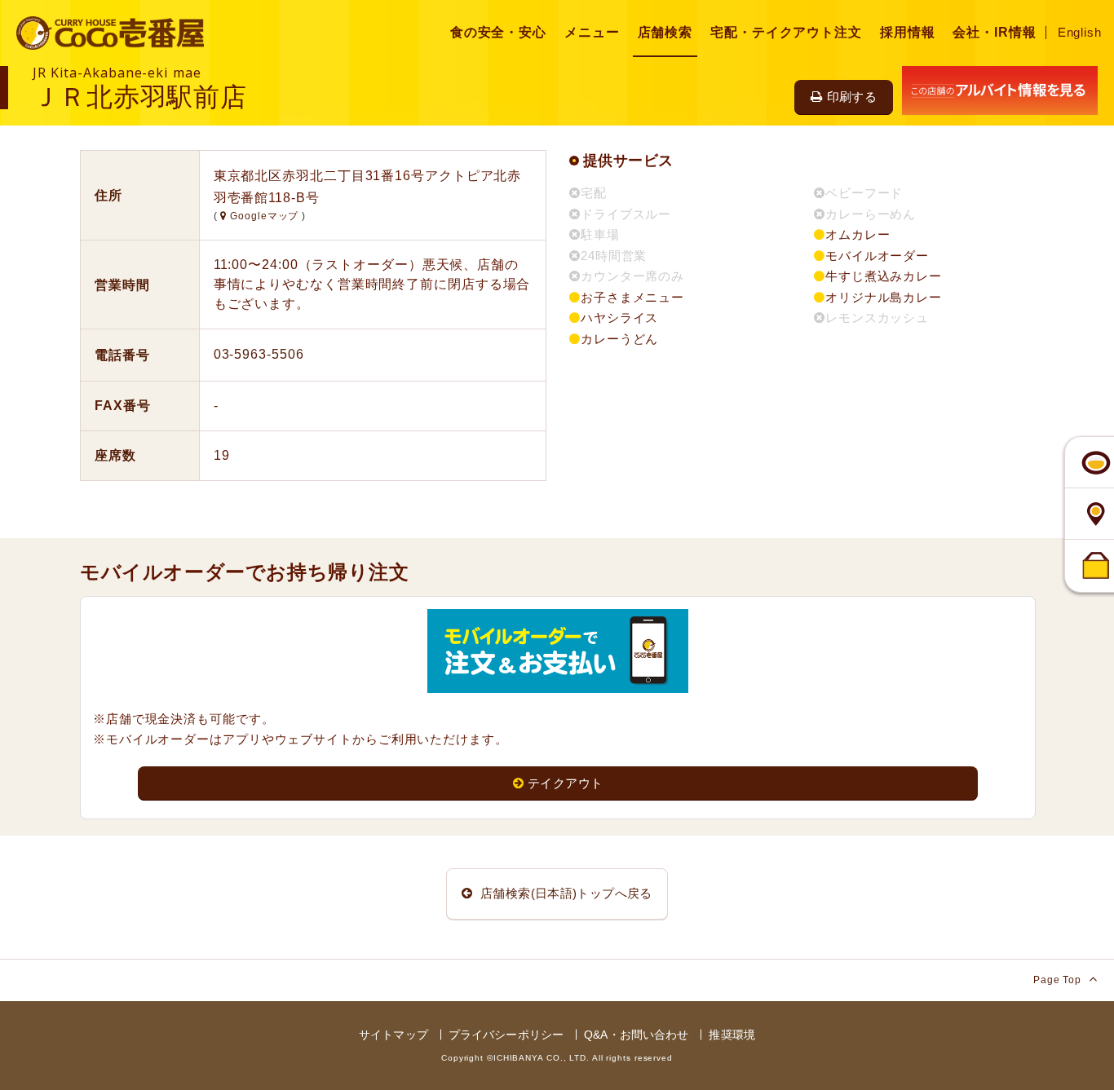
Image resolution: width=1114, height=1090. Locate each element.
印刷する (852, 97)
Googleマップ (264, 216)
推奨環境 (732, 1034)
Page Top (1059, 980)
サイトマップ (393, 1034)
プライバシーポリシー (506, 1034)
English (1080, 32)
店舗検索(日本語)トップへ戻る (564, 893)
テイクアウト (565, 783)
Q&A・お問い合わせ (636, 1034)
